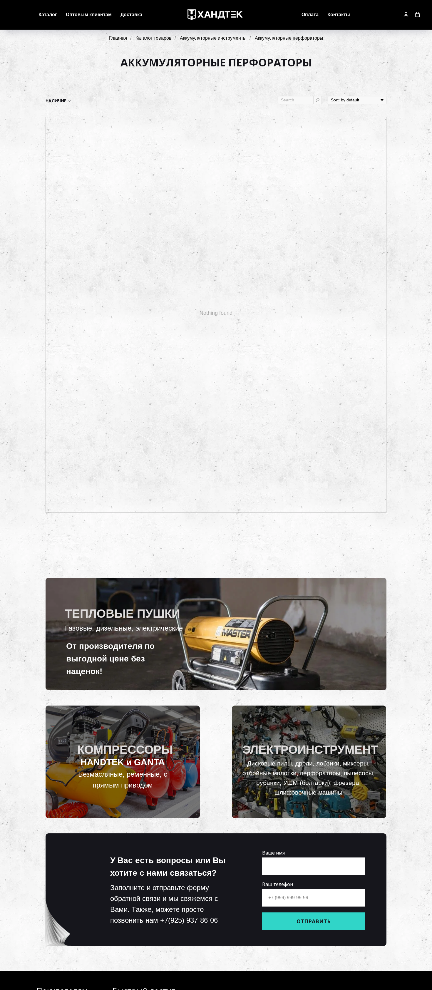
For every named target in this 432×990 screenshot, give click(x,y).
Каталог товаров (153, 38)
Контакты (338, 14)
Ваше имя (273, 853)
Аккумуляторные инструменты (213, 38)
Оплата (310, 14)
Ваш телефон (277, 884)
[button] (406, 14)
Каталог (47, 14)
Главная (118, 38)
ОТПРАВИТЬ (314, 921)
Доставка (131, 14)
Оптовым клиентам (89, 14)
